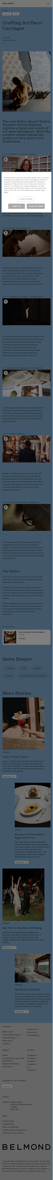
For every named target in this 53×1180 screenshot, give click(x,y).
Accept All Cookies (35, 206)
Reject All (16, 206)
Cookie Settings (25, 199)
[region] (26, 192)
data (35, 180)
